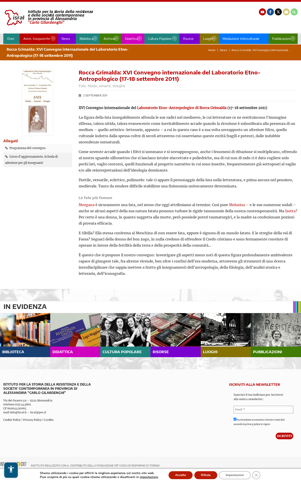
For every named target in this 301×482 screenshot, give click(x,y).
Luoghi (208, 39)
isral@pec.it (38, 412)
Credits (49, 419)
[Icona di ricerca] (294, 11)
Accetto (180, 475)
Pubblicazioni (281, 39)
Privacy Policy (32, 419)
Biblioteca (86, 39)
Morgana (87, 205)
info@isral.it (18, 412)
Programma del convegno (27, 148)
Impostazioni (235, 475)
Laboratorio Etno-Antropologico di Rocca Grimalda (182, 107)
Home (212, 50)
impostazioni (149, 477)
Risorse (188, 39)
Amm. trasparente (36, 39)
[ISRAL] (48, 17)
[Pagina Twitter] (278, 11)
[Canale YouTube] (262, 11)
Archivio (109, 39)
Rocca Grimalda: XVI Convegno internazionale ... (261, 50)
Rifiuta (206, 475)
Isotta (290, 211)
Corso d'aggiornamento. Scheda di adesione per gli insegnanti (31, 160)
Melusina (237, 205)
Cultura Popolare (160, 39)
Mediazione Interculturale (241, 39)
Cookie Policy (12, 419)
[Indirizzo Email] (286, 11)
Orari (10, 39)
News (65, 39)
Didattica (131, 39)
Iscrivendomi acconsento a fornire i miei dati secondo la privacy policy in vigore (259, 422)
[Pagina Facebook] (270, 11)
